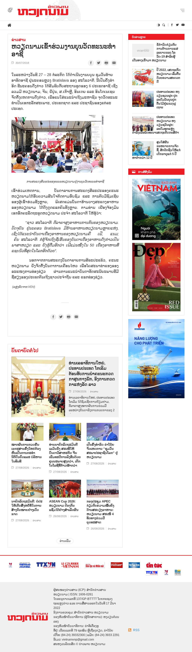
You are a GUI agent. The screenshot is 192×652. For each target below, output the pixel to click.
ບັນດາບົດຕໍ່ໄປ (24, 350)
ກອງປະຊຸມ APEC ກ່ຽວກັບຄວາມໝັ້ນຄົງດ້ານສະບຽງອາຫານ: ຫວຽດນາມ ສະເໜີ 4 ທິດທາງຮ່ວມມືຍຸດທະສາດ (100, 512)
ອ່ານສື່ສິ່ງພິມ (145, 171)
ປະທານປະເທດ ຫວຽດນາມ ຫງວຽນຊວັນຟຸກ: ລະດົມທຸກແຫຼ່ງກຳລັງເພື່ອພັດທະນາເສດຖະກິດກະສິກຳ (155, 124)
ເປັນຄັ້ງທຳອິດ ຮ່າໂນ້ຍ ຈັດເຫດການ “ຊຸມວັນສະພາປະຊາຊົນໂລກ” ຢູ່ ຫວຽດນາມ (102, 451)
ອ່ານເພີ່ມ (65, 541)
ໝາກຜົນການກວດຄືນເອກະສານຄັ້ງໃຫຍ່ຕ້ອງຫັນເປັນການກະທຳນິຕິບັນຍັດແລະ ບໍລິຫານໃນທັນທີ (26, 453)
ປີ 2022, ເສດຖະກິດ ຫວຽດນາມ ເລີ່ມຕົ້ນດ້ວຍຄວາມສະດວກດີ (169, 75)
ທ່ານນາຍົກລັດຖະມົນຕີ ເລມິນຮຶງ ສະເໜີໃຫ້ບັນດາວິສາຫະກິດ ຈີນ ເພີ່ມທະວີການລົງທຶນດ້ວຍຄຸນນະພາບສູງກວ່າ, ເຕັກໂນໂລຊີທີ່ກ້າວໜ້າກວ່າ (65, 455)
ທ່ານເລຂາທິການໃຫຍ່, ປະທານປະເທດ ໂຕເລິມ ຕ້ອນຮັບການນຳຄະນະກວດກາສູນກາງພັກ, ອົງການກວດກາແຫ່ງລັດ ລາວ (92, 374)
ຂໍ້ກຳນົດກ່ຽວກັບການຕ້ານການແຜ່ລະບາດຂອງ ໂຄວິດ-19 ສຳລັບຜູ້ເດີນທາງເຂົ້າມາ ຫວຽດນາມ (155, 52)
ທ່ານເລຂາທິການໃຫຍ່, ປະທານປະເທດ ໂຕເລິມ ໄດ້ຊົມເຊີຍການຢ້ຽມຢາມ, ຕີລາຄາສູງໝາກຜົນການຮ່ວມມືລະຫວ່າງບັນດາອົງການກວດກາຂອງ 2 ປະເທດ (92, 404)
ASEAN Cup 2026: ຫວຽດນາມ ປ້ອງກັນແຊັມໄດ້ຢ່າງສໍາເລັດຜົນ (63, 505)
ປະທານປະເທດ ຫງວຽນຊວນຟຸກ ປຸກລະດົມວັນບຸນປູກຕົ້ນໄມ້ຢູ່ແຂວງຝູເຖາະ (168, 99)
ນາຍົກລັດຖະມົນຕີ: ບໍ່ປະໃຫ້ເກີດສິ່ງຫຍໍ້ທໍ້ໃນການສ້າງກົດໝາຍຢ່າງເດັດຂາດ (26, 508)
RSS (136, 630)
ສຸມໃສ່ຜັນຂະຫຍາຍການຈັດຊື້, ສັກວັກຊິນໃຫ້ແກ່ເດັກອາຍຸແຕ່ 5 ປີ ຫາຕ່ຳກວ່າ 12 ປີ (156, 150)
